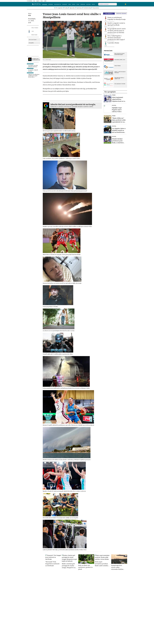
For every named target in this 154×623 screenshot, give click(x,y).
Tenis (77, 4)
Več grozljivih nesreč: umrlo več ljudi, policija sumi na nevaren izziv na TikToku (116, 30)
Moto (93, 4)
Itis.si (42, 0)
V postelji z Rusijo (113, 43)
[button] (27, 4)
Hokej (73, 4)
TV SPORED (29, 0)
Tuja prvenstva (96, 7)
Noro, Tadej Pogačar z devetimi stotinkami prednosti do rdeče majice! (116, 37)
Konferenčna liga (87, 7)
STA (29, 15)
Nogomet (44, 4)
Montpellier (31, 42)
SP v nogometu (59, 7)
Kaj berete (109, 13)
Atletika (88, 4)
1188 (45, 0)
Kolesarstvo (57, 4)
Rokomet (64, 4)
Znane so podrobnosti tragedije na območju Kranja (116, 18)
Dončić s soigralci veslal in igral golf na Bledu (116, 24)
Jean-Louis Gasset (32, 39)
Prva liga (66, 7)
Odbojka (82, 4)
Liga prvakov (72, 7)
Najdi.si (37, 0)
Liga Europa (79, 7)
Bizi (34, 0)
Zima (69, 4)
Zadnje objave (121, 13)
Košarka (50, 4)
